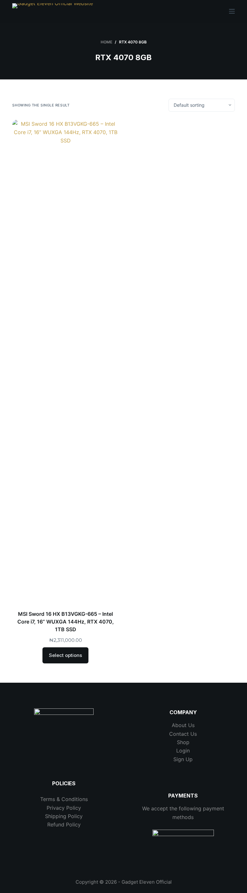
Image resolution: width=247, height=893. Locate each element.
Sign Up (183, 759)
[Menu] (232, 11)
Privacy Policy (64, 808)
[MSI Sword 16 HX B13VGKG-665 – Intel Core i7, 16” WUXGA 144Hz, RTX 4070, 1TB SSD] (65, 361)
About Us (183, 725)
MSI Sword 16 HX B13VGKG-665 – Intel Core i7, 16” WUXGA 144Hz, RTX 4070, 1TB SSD (65, 622)
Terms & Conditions (64, 799)
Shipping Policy (64, 816)
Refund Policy (64, 824)
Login (183, 750)
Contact (179, 734)
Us (193, 734)
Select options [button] (65, 655)
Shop (183, 742)
